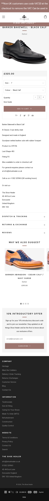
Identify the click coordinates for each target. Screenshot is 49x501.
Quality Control (8, 426)
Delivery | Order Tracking (11, 374)
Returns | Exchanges (10, 378)
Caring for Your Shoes (11, 410)
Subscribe (23, 346)
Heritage (5, 366)
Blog (4, 386)
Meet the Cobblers (9, 370)
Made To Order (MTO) (10, 414)
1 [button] (21, 303)
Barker (24, 34)
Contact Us (6, 390)
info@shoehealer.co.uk (11, 461)
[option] (24, 52)
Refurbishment (8, 418)
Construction (7, 422)
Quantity (7, 98)
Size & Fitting (7, 406)
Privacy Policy (7, 441)
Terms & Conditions (10, 438)
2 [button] (23, 303)
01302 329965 (7, 465)
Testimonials (7, 402)
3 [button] (25, 303)
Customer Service (9, 382)
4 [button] (28, 303)
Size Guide (8, 102)
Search (5, 449)
